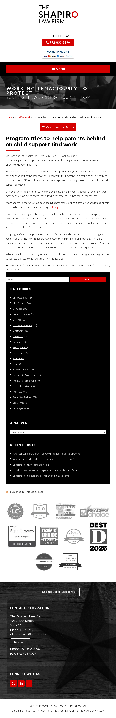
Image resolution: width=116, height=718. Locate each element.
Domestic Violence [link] (22, 325)
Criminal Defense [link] (22, 314)
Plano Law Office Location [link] (28, 634)
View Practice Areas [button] (60, 127)
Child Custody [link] (20, 297)
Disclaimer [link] (18, 710)
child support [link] (56, 207)
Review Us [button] (20, 641)
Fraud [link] (16, 363)
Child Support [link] (69, 155)
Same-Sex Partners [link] (23, 397)
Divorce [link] (17, 319)
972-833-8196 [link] (60, 42)
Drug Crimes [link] (19, 330)
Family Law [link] (18, 352)
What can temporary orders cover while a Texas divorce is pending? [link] (47, 453)
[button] (58, 69)
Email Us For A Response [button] (60, 591)
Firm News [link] (18, 358)
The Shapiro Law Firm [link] (32, 155)
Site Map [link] (30, 710)
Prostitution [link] (19, 391)
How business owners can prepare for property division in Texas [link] (45, 470)
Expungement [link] (20, 347)
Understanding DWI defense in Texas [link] (31, 464)
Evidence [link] (17, 341)
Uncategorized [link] (20, 408)
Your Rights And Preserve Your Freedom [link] (48, 97)
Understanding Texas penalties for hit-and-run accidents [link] (41, 475)
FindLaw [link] (99, 710)
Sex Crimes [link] (18, 402)
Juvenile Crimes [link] (21, 369)
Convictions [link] (19, 308)
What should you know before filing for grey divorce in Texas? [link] (43, 459)
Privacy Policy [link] (45, 710)
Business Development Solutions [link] (73, 710)
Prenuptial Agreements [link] (24, 380)
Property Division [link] (22, 386)
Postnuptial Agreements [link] (25, 375)
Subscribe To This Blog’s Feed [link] (27, 491)
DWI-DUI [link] (18, 336)
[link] (58, 14)
